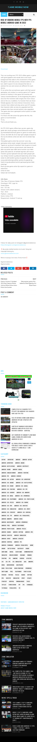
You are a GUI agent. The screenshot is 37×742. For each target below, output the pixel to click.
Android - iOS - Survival (24, 512)
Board (27, 548)
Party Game (5, 571)
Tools (28, 581)
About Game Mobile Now (8, 608)
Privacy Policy (5, 606)
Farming (29, 555)
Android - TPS (18, 542)
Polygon (4, 575)
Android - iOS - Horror (8, 492)
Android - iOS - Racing (22, 502)
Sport (23, 578)
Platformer (18, 571)
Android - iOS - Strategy (8, 512)
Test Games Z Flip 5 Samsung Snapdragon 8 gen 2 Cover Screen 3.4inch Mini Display (22, 705)
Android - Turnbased (7, 545)
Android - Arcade (19, 463)
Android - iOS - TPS (7, 515)
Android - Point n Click (8, 529)
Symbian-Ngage (20, 581)
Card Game (4, 552)
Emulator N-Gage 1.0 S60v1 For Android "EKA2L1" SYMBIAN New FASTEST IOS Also (23, 689)
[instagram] (20, 2)
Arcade (3, 548)
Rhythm (29, 575)
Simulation (16, 578)
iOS (2, 561)
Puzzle (17, 575)
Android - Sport (6, 538)
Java (25, 561)
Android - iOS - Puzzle (8, 502)
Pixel (11, 571)
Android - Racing (6, 532)
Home (4, 14)
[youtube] (23, 2)
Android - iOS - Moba (7, 496)
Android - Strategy (18, 538)
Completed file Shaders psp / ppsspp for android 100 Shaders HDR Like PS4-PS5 (23, 411)
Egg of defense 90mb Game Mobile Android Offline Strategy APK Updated (23, 420)
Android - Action (27, 459)
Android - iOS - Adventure (23, 479)
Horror (22, 558)
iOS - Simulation (17, 561)
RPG (3, 578)
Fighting (4, 558)
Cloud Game (19, 552)
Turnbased (30, 584)
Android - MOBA (18, 519)
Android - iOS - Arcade (8, 482)
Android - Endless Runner (9, 473)
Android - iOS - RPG (7, 505)
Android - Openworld (22, 522)
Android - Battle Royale (8, 466)
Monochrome (10, 565)
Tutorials (4, 588)
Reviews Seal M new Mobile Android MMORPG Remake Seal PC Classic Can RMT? (24, 638)
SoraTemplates (18, 739)
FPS (10, 558)
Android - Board (6, 469)
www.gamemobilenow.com (10, 253)
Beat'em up (20, 548)
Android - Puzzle (21, 529)
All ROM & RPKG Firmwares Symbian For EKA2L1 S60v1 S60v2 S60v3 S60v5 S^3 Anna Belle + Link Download (24, 446)
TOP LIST (4, 584)
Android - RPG (29, 532)
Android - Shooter (7, 535)
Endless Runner (13, 555)
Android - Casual (17, 469)
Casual (11, 552)
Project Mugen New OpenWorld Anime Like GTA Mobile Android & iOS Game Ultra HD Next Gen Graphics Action (23, 627)
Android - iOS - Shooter (21, 505)
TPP (19, 584)
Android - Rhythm (18, 532)
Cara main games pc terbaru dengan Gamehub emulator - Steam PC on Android (22, 663)
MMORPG (31, 561)
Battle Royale (11, 548)
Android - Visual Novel (21, 545)
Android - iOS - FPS (22, 489)
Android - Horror (16, 476)
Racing (23, 575)
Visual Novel (13, 588)
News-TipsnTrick (18, 568)
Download (4, 69)
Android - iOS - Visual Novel (22, 515)
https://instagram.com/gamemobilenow (13, 245)
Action (3, 459)
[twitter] (17, 2)
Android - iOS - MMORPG (23, 492)
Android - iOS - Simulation (9, 509)
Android (18, 459)
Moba (3, 565)
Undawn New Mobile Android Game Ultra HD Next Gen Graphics (22, 648)
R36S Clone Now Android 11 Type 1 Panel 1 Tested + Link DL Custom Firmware (24, 728)
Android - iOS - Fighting (8, 489)
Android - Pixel (6, 525)
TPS (23, 584)
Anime (31, 545)
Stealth (29, 578)
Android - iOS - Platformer (9, 499)
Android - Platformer (18, 525)
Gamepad (15, 558)
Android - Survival (7, 542)
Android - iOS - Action (8, 479)
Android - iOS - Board (7, 486)
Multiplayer (20, 565)
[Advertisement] (18, 347)
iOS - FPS (8, 561)
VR (19, 588)
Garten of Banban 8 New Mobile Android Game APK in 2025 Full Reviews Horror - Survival (22, 428)
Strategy (4, 581)
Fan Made (22, 555)
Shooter (8, 578)
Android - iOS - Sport (24, 509)
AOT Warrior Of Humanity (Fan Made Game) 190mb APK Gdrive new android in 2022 (24, 437)
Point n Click (27, 571)
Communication (28, 552)
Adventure (10, 459)
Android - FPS (5, 476)
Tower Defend (12, 584)
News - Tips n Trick (7, 568)
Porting (11, 575)
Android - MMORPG (7, 519)
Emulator (4, 555)
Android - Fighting (23, 473)
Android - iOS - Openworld (22, 496)
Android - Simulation (20, 535)
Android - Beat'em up (22, 466)
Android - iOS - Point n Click (26, 499)
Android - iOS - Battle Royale (24, 482)
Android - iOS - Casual (22, 486)
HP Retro (28, 558)
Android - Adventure (7, 463)
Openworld (29, 568)
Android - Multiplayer (8, 522)
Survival (11, 581)
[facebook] (14, 2)
